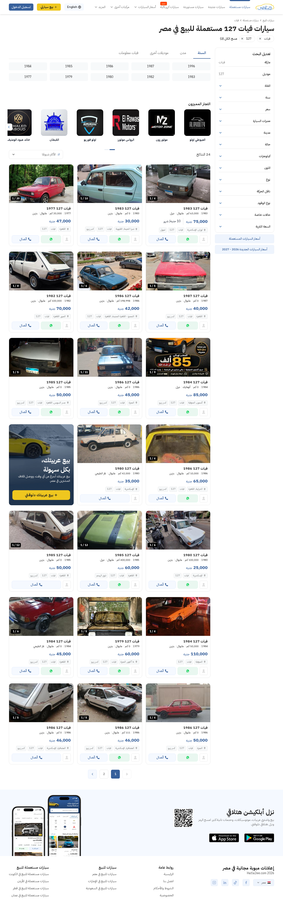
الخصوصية (167, 895)
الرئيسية (169, 874)
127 (172, 230)
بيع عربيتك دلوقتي (39, 495)
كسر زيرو (90, 229)
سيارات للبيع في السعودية (101, 888)
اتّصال (160, 239)
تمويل (163, 230)
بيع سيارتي (46, 7)
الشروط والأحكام (163, 888)
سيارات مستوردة (193, 7)
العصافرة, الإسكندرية (124, 748)
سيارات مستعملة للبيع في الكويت (29, 874)
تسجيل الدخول (21, 7)
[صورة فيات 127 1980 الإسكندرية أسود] (109, 443)
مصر (264, 883)
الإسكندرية (129, 489)
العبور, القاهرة (60, 316)
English (72, 7)
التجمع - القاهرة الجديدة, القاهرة (119, 316)
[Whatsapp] (188, 239)
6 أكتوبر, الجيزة (127, 662)
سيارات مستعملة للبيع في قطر (31, 888)
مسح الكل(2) (228, 38)
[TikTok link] (235, 882)
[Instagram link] (214, 882)
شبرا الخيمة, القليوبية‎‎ (125, 229)
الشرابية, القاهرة (196, 489)
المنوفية (199, 662)
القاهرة (63, 229)
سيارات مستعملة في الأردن (33, 881)
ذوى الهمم (101, 575)
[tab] (201, 53)
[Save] (151, 169)
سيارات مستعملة (239, 7)
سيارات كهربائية (169, 7)
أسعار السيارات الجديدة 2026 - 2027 (244, 249)
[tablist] (109, 53)
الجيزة (131, 403)
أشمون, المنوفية (195, 403)
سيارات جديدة (216, 7)
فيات (181, 230)
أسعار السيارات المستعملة (244, 238)
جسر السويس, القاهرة (56, 403)
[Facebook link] (246, 882)
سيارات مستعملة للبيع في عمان (30, 895)
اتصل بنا (168, 881)
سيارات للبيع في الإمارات (102, 881)
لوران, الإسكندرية (195, 230)
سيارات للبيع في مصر (104, 874)
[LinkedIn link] (224, 882)
